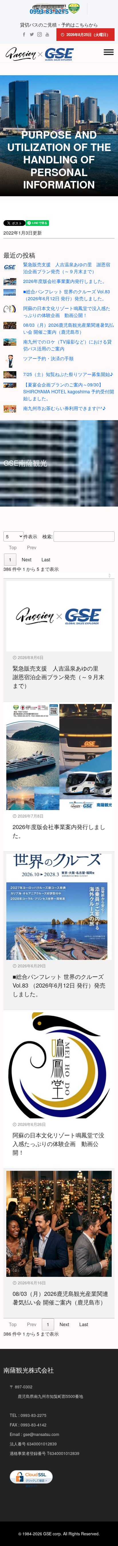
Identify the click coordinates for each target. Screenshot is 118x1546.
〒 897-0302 (21, 1387)
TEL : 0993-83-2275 (28, 1415)
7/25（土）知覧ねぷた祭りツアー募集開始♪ (68, 374)
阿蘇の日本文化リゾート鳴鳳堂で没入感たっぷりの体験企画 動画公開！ (66, 311)
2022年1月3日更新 (22, 232)
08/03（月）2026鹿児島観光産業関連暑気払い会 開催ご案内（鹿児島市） (68, 328)
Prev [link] (31, 547)
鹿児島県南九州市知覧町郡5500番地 (46, 1396)
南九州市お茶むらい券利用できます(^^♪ (64, 408)
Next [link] (26, 559)
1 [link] (10, 559)
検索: (47, 536)
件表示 (30, 536)
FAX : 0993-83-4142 (28, 1425)
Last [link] (46, 559)
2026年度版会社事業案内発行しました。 (65, 281)
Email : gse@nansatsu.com (34, 1434)
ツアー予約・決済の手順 (48, 358)
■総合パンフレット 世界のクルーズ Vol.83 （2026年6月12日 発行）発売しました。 (66, 295)
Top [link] (13, 547)
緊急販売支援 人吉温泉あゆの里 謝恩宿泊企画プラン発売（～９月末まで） (66, 268)
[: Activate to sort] (59, 576)
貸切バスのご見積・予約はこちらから (59, 24)
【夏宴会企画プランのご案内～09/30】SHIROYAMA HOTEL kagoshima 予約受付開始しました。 (68, 391)
